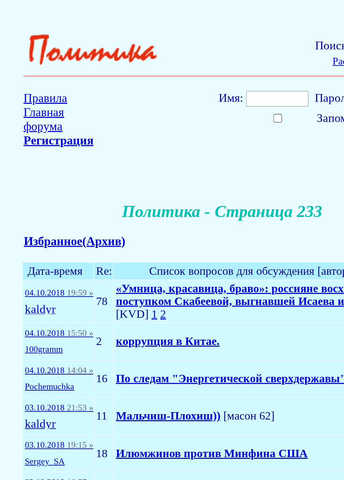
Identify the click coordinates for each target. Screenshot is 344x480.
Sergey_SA (45, 461)
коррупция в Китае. (168, 341)
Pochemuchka (49, 386)
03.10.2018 (59, 407)
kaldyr (40, 309)
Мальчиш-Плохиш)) (168, 415)
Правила (45, 98)
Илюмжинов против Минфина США (212, 453)
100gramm (44, 349)
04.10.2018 (59, 293)
